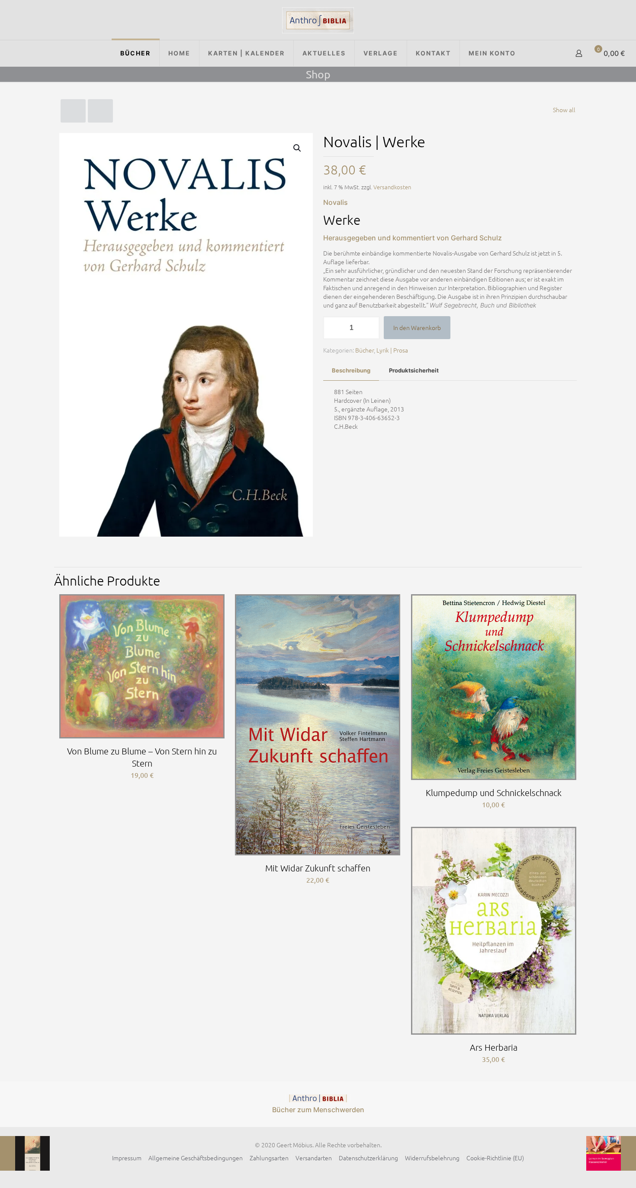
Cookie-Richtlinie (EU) (495, 1157)
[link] (318, 1098)
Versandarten (314, 1157)
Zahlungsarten (269, 1157)
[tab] (351, 370)
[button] (297, 148)
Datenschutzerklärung (368, 1157)
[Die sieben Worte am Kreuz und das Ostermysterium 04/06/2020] (25, 1153)
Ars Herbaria (493, 1047)
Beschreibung (351, 370)
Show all (564, 109)
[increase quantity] (369, 328)
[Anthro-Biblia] (317, 20)
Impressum (126, 1157)
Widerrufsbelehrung (432, 1157)
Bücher (364, 350)
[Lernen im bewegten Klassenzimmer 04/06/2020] (611, 1153)
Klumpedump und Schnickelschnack (494, 792)
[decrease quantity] (332, 328)
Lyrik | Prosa (392, 350)
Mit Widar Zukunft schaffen (317, 868)
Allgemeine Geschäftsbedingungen (195, 1157)
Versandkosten (392, 187)
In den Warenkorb (417, 327)
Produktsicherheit (414, 370)
